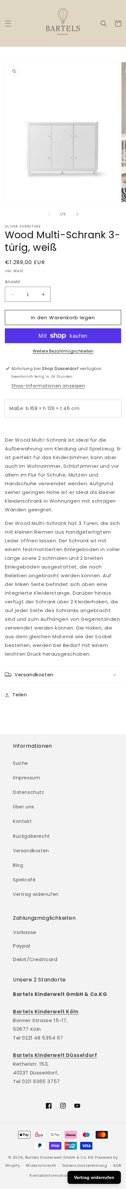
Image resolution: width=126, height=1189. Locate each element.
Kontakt (22, 821)
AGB (117, 1165)
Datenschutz (28, 792)
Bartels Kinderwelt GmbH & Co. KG (59, 1157)
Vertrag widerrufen (36, 894)
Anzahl (12, 282)
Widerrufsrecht (41, 1165)
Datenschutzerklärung (84, 1165)
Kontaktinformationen (52, 1175)
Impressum (26, 777)
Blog (18, 865)
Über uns (23, 807)
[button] (8, 23)
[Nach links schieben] (49, 214)
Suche (20, 763)
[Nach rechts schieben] (77, 214)
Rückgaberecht (31, 836)
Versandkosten (31, 850)
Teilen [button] (19, 695)
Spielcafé (24, 879)
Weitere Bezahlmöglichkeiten (63, 351)
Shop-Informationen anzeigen (48, 386)
